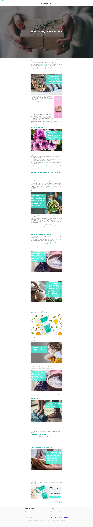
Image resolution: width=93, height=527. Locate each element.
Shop (20, 3)
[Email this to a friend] (61, 502)
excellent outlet (56, 472)
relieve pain (44, 422)
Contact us (10, 0)
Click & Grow (45, 160)
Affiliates (61, 511)
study (32, 155)
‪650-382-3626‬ (6, 0)
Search (61, 510)
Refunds (61, 513)
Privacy (52, 513)
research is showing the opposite (41, 105)
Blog (51, 510)
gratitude (48, 472)
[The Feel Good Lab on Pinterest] (2, 0)
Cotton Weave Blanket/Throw (48, 124)
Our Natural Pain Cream (52, 338)
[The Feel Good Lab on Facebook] (1, 0)
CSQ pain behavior (55, 156)
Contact (52, 511)
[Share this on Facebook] (57, 502)
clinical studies (50, 242)
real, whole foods (55, 224)
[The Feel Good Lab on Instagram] (3, 0)
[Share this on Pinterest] (59, 502)
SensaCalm (35, 117)
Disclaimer (52, 514)
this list (44, 220)
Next (61, 59)
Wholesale (61, 514)
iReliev (49, 186)
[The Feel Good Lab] (46, 3)
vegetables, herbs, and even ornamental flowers (42, 165)
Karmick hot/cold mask (53, 394)
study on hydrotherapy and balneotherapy (54, 243)
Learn (72, 3)
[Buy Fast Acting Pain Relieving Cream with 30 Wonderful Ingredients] (46, 499)
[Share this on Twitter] (56, 502)
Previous (58, 59)
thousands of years (57, 239)
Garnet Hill (51, 121)
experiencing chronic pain (46, 64)
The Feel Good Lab (29, 517)
